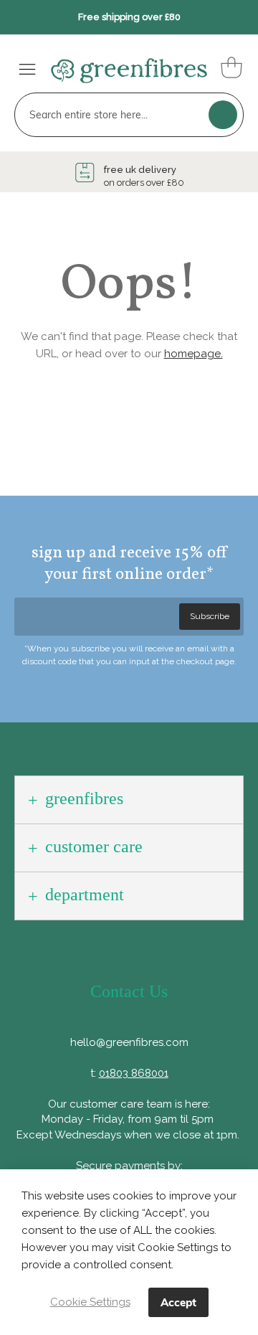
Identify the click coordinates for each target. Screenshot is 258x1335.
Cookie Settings (90, 1302)
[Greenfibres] (122, 66)
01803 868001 (133, 1073)
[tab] (129, 800)
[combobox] (129, 115)
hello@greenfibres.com (129, 1042)
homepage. (193, 353)
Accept (178, 1302)
